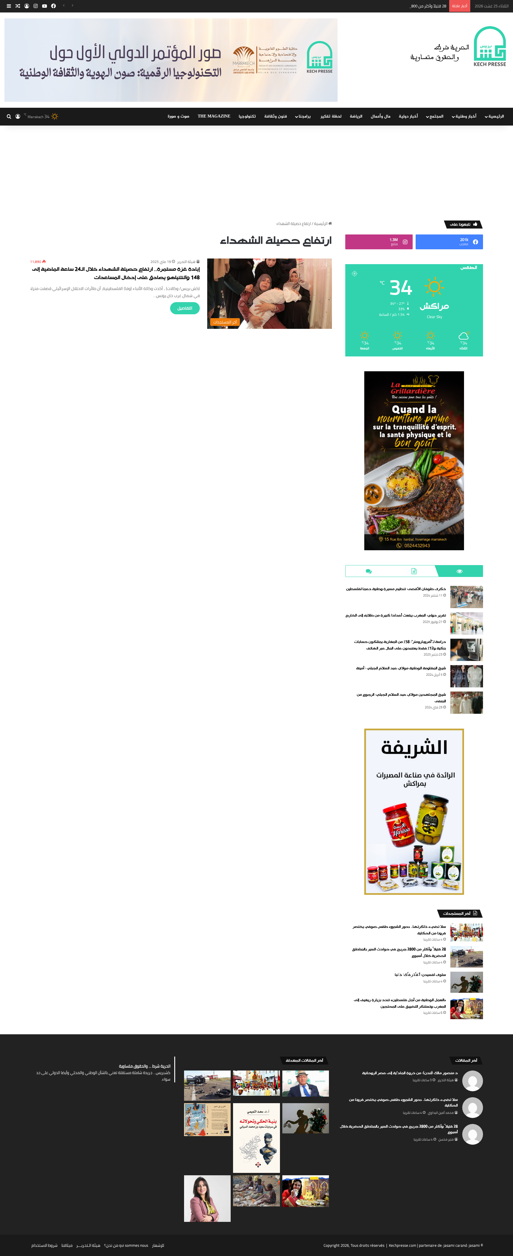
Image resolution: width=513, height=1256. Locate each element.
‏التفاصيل (185, 308)
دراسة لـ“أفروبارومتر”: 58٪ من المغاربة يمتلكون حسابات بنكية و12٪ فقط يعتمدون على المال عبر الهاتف (400, 645)
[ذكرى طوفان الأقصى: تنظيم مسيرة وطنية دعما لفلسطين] (466, 597)
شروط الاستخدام (44, 1245)
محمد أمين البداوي (441, 1113)
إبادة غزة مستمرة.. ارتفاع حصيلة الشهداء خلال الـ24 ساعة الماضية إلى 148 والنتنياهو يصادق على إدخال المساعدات (116, 274)
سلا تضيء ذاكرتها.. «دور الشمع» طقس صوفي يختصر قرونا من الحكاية (403, 1103)
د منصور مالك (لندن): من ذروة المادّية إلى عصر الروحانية (410, 1073)
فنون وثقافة (275, 116)
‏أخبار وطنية (465, 116)
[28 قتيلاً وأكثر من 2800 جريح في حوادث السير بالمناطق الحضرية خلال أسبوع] (466, 957)
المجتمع (437, 116)
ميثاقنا (66, 1245)
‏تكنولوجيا (247, 116)
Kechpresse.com (402, 1245)
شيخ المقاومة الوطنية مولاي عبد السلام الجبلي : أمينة (401, 668)
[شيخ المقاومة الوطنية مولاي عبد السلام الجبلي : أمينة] (466, 676)
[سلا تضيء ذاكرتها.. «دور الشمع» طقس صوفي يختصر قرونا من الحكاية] (466, 932)
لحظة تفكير (331, 116)
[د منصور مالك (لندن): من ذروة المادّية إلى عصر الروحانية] (305, 1084)
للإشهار (158, 1245)
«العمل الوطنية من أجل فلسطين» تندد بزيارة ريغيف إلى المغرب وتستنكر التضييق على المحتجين (400, 1003)
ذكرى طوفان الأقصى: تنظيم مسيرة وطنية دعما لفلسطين (396, 589)
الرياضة (356, 116)
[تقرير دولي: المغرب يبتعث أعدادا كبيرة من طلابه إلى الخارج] (466, 623)
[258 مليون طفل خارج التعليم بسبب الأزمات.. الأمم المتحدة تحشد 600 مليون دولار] (256, 1190)
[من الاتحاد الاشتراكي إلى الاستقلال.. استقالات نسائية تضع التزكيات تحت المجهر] (207, 1198)
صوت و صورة (178, 116)
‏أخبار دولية (408, 116)
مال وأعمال (380, 116)
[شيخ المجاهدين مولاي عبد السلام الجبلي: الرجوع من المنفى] (466, 703)
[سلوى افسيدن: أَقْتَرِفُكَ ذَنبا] (466, 982)
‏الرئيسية (321, 223)
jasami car (452, 1245)
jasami (474, 1245)
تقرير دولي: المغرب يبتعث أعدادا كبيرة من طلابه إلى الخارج (396, 615)
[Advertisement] (256, 170)
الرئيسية (496, 116)
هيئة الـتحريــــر (88, 1245)
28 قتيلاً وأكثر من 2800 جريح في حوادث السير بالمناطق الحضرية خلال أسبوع (386, 5)
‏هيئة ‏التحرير (186, 261)
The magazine (214, 116)
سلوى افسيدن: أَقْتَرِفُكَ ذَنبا (420, 975)
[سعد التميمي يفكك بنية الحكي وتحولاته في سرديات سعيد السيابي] (256, 1138)
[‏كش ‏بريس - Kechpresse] (458, 46)
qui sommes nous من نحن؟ (126, 1245)
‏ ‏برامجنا (305, 116)
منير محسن (446, 1139)
